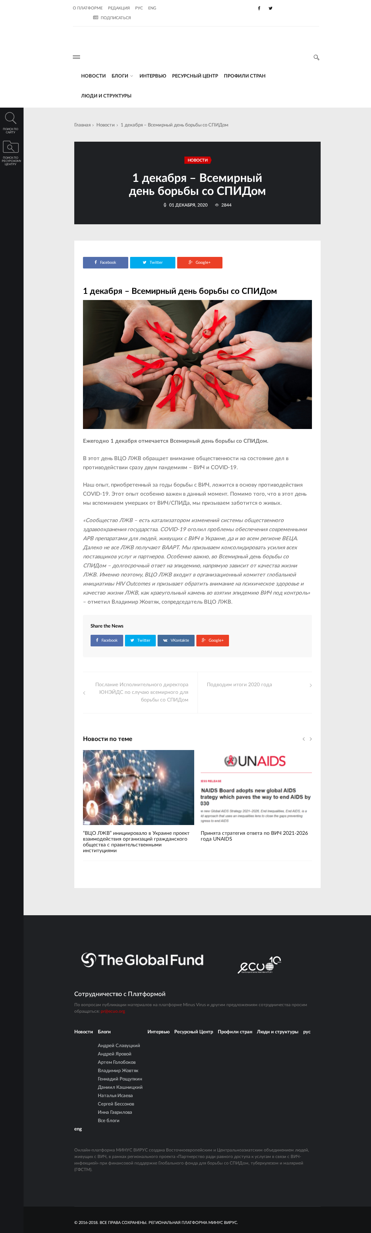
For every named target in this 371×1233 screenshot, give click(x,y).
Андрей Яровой (115, 1054)
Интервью (152, 76)
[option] (138, 805)
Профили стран (245, 76)
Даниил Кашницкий (120, 1087)
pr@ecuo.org (113, 1011)
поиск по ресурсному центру (11, 161)
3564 (218, 827)
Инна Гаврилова (115, 1112)
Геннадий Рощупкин (120, 1079)
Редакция (119, 8)
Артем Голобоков (117, 1062)
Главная (82, 125)
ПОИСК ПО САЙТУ (10, 131)
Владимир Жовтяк (118, 1071)
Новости (93, 76)
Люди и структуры (106, 96)
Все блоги (109, 1121)
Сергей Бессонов (116, 1104)
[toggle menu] (76, 57)
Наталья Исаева (115, 1096)
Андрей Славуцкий (119, 1046)
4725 (100, 827)
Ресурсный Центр (195, 76)
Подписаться (116, 18)
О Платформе (88, 8)
